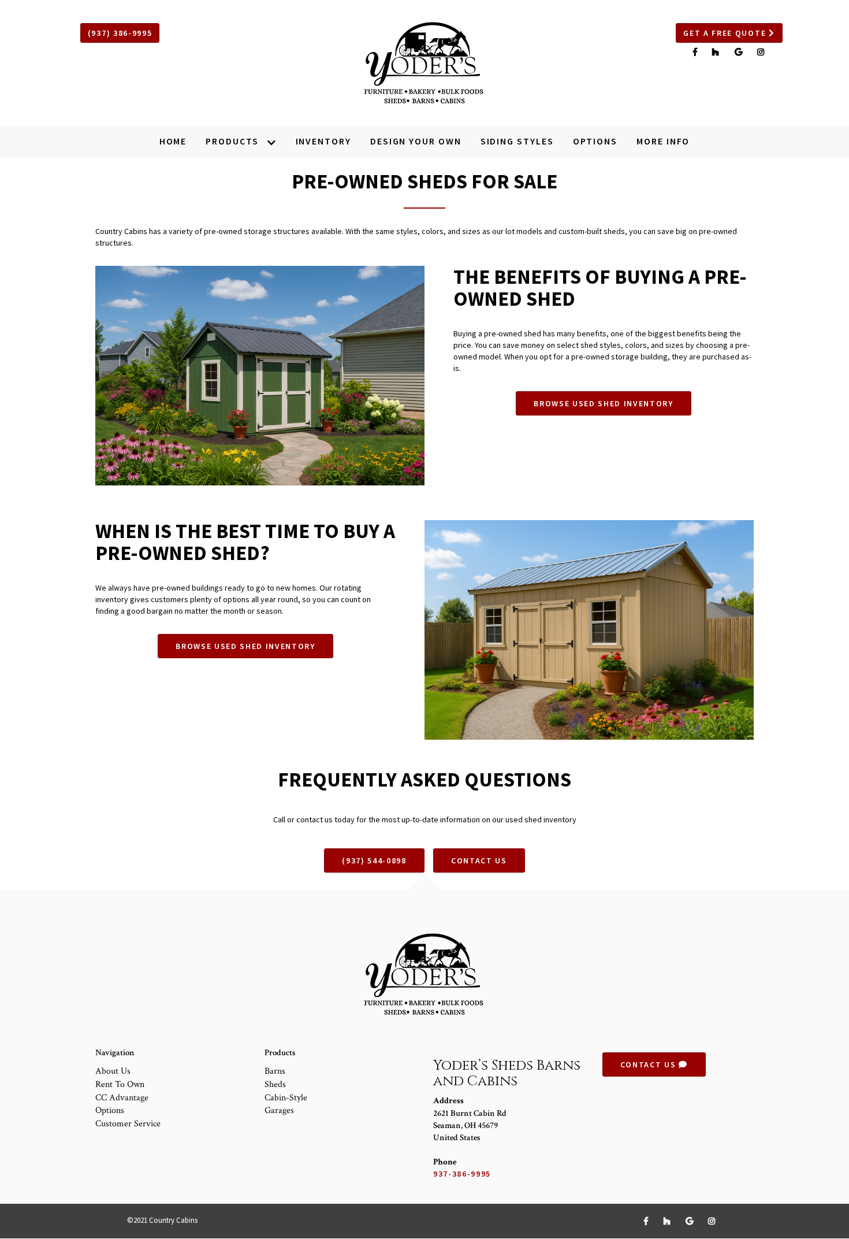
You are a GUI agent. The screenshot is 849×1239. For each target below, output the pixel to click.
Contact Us (479, 860)
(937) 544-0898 (374, 860)
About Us (113, 1071)
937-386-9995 (462, 1173)
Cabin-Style (286, 1098)
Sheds (275, 1084)
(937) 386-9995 (120, 33)
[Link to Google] (740, 52)
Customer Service (128, 1124)
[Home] (424, 63)
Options (109, 1110)
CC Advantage (121, 1098)
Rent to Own (119, 1084)
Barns (275, 1071)
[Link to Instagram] (761, 52)
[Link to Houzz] (717, 52)
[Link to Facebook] (697, 52)
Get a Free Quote (726, 33)
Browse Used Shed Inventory (603, 403)
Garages (279, 1110)
